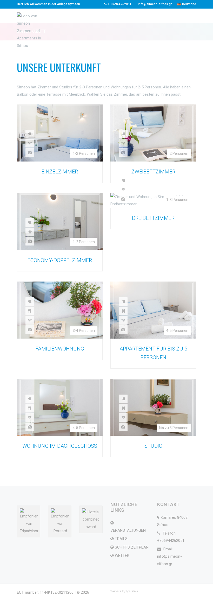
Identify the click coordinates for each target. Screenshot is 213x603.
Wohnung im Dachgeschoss (59, 446)
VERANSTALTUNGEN (128, 530)
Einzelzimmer (60, 172)
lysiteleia (132, 591)
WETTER (122, 555)
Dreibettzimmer (153, 218)
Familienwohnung (60, 349)
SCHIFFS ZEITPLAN (132, 547)
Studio (153, 446)
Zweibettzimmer (153, 172)
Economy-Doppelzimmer (60, 260)
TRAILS (121, 538)
